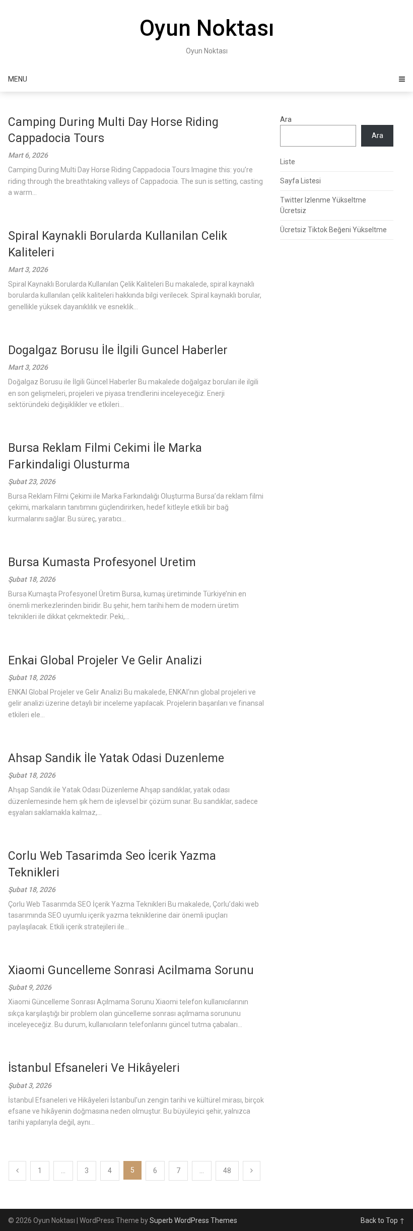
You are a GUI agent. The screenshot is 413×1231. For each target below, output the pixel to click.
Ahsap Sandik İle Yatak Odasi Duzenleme (116, 758)
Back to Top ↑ (383, 1220)
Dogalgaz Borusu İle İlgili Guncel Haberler (118, 350)
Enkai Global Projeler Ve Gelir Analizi (105, 660)
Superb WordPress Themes (193, 1220)
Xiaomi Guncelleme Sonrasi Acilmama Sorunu (131, 970)
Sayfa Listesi (300, 181)
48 (227, 1171)
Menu (17, 79)
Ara (286, 119)
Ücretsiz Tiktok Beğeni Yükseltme (333, 230)
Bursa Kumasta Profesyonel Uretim (102, 562)
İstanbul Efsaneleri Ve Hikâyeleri (94, 1068)
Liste (287, 162)
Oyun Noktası (207, 28)
